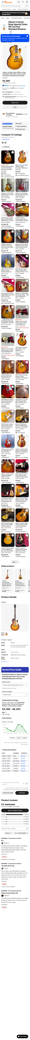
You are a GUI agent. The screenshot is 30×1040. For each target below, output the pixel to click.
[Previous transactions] (23, 783)
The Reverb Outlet (6, 9)
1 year (18, 737)
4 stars (3, 817)
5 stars (3, 814)
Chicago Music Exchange (10, 114)
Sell (19, 2)
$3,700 (23, 768)
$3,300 (23, 763)
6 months (12, 737)
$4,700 (23, 766)
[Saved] (23, 2)
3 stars (3, 819)
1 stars (3, 824)
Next (14, 562)
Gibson (13, 642)
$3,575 (23, 758)
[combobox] (13, 685)
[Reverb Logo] (8, 2)
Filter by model (6, 682)
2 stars (3, 821)
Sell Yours (22, 793)
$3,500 (23, 756)
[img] (19, 114)
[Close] (27, 36)
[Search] (27, 6)
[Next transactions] (26, 783)
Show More (4, 661)
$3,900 (23, 761)
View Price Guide (8, 793)
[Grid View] (3, 142)
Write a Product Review (15, 810)
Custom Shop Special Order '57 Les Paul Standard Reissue (20, 584)
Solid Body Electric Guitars (18, 654)
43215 (13, 82)
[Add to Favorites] (10, 31)
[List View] (5, 142)
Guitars (14, 9)
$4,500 (23, 771)
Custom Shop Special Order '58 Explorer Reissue (6, 584)
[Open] (26, 685)
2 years (25, 737)
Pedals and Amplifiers (23, 9)
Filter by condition (7, 691)
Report (4, 856)
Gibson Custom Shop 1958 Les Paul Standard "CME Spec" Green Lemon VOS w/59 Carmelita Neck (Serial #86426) (14, 74)
